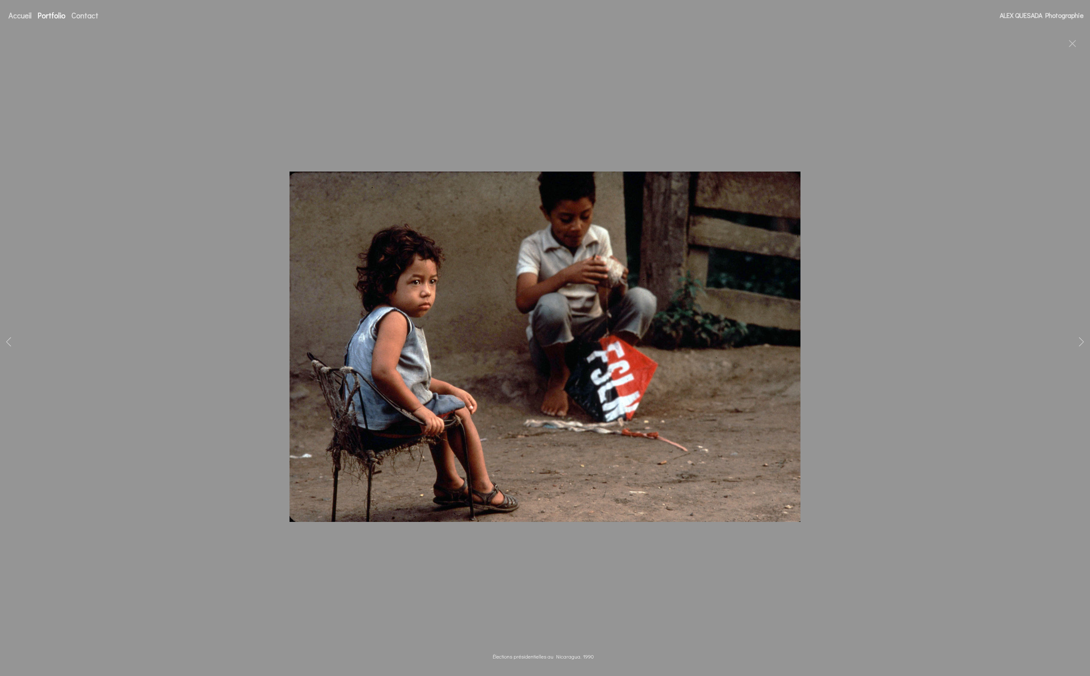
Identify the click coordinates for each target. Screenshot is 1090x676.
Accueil (20, 15)
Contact (85, 15)
